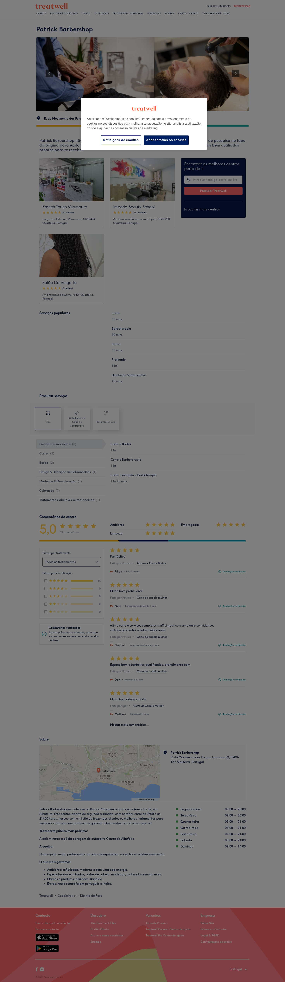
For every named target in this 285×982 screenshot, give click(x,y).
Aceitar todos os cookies (166, 140)
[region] (144, 124)
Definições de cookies (121, 140)
